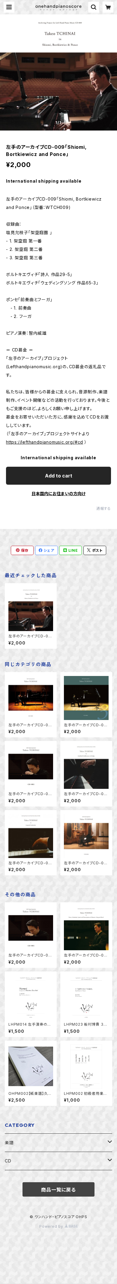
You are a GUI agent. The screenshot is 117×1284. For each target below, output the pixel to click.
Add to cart (58, 476)
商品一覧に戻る (58, 1190)
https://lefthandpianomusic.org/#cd (44, 442)
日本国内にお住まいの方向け (59, 493)
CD (8, 1160)
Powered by (51, 1226)
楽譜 (9, 1142)
